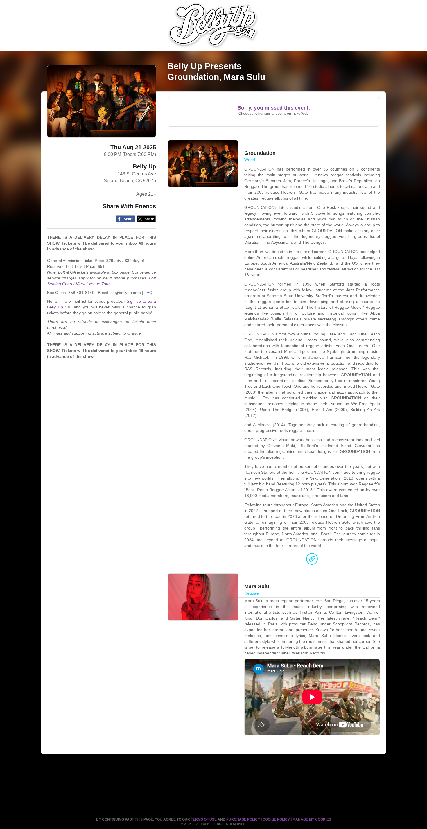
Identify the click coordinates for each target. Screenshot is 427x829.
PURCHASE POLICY (243, 819)
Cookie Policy (277, 819)
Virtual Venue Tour (93, 283)
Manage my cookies (312, 819)
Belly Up (144, 166)
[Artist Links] (312, 560)
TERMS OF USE (204, 819)
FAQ (148, 292)
